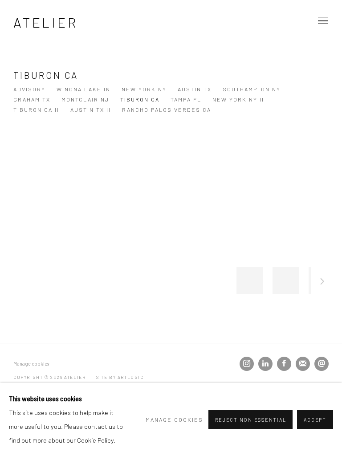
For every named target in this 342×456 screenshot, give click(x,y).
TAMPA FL (186, 99)
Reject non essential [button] (250, 420)
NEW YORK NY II (238, 99)
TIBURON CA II (36, 109)
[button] (249, 280)
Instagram (247, 364)
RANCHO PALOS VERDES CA (166, 109)
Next (322, 283)
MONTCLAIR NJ (85, 99)
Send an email (321, 364)
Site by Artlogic (120, 377)
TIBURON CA (139, 99)
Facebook (284, 364)
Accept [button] (315, 420)
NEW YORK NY (144, 89)
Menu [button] (322, 21)
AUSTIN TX (195, 89)
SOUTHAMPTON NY (252, 89)
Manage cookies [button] (31, 363)
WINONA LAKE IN (83, 89)
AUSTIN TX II (90, 109)
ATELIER (45, 22)
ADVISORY (29, 89)
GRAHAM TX (31, 99)
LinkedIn (265, 364)
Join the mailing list (303, 364)
